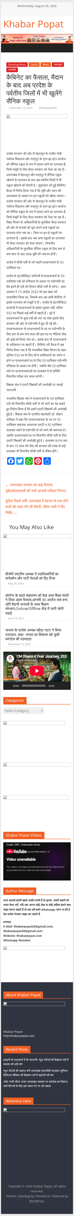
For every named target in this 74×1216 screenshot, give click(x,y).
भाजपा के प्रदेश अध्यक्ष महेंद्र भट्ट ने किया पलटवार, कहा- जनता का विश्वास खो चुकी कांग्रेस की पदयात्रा (33, 634)
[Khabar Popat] (7, 48)
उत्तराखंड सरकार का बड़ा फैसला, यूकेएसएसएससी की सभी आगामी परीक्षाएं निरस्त (35, 487)
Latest (34, 64)
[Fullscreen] (65, 686)
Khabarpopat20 (48, 108)
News (46, 64)
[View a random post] (32, 48)
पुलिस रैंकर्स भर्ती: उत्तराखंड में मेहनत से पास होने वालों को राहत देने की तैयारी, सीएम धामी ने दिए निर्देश (36, 506)
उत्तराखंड (58, 64)
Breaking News (17, 64)
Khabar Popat (33, 23)
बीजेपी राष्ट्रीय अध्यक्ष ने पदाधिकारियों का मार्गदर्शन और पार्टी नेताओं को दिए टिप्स (32, 576)
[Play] (9, 686)
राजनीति (12, 69)
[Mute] (59, 686)
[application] (37, 671)
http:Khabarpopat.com (19, 1036)
